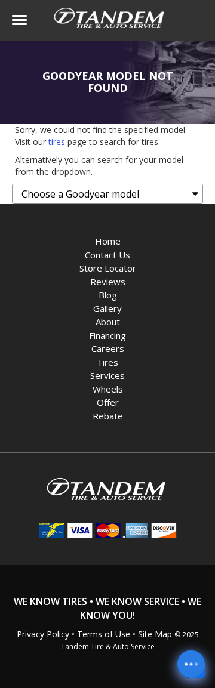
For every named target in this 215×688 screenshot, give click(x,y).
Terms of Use (103, 634)
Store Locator (107, 268)
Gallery (107, 308)
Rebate (108, 416)
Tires (107, 362)
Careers (107, 348)
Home (108, 241)
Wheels (108, 389)
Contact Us (107, 255)
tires (56, 141)
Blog (108, 295)
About (108, 322)
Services (107, 375)
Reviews (107, 282)
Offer (108, 402)
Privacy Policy (43, 634)
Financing (107, 335)
